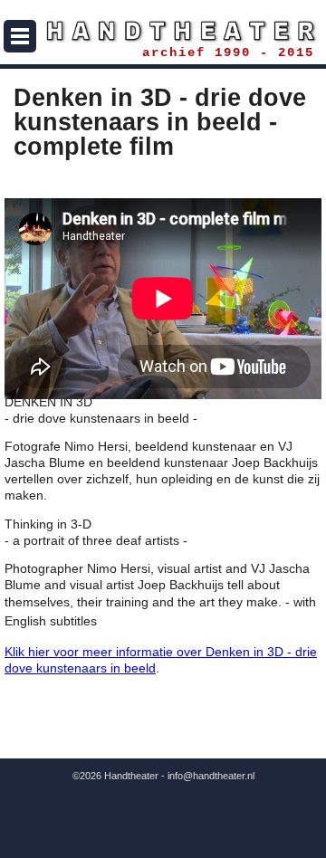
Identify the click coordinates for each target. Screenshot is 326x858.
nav (20, 36)
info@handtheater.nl (211, 775)
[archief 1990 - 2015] (163, 31)
